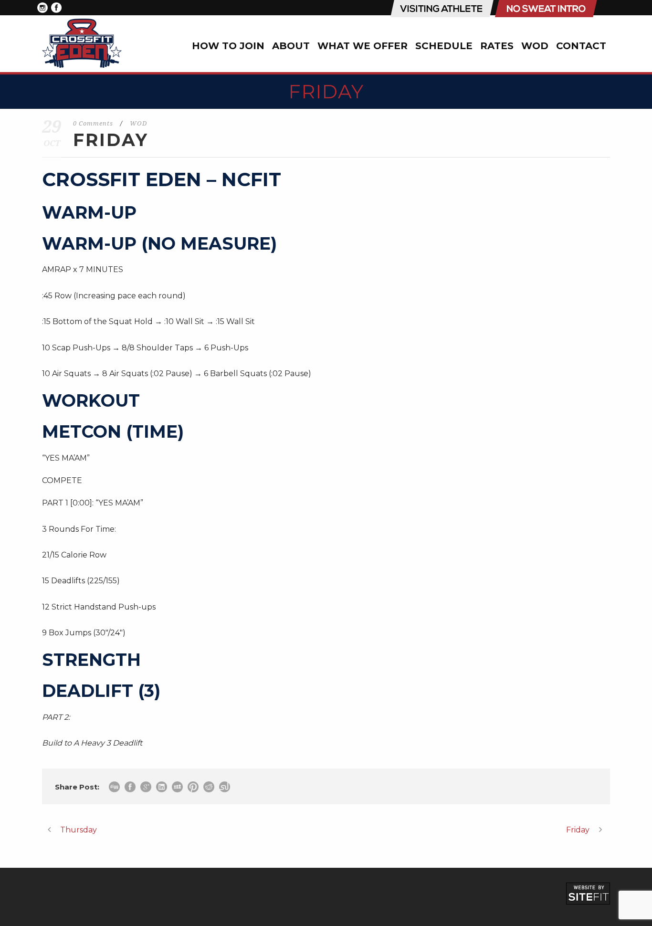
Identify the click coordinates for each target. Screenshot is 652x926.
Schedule (444, 46)
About (291, 46)
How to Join (228, 46)
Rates (497, 46)
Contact (581, 46)
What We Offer (362, 46)
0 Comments (93, 123)
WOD (534, 46)
